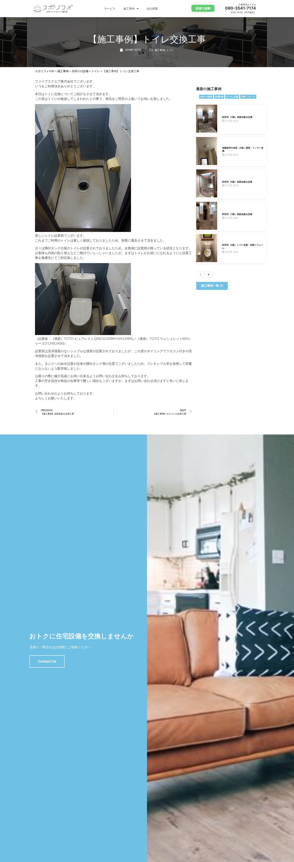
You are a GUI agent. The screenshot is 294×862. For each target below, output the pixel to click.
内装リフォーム (248, 96)
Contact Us (47, 661)
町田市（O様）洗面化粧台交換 (237, 117)
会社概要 (152, 8)
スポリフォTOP (44, 71)
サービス (109, 8)
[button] (202, 8)
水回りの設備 (80, 71)
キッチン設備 (232, 96)
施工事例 (129, 8)
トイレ (170, 50)
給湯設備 (219, 96)
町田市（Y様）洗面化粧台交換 (237, 214)
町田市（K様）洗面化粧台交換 (237, 182)
